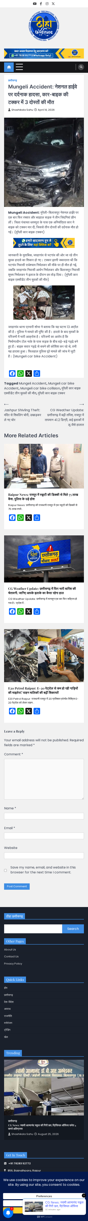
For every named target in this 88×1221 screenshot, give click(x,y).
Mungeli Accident (32, 383)
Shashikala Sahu (22, 110)
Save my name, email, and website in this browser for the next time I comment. (43, 870)
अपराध (7, 1009)
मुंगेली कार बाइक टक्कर (51, 393)
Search (73, 928)
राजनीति (8, 1016)
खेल (6, 1037)
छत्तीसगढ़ (12, 80)
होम (5, 988)
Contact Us (11, 956)
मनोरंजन (8, 1023)
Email (9, 828)
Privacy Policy (13, 964)
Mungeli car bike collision (40, 388)
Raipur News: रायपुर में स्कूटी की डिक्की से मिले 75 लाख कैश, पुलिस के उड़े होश (43, 497)
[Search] (81, 67)
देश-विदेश (9, 1002)
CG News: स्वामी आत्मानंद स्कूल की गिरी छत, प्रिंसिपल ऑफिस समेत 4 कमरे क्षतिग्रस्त (42, 1127)
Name (10, 808)
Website (10, 847)
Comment (13, 754)
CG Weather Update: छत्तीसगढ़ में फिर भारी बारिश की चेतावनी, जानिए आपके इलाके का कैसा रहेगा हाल (42, 591)
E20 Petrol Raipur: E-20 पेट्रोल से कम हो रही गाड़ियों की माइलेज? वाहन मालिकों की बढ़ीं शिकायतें (43, 690)
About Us (10, 949)
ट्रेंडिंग (7, 1030)
